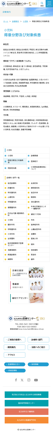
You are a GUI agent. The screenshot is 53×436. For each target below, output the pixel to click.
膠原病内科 (35, 188)
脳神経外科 (35, 225)
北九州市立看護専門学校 (26, 420)
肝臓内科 (11, 188)
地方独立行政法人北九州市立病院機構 (26, 394)
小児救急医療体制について (38, 168)
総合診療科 (12, 183)
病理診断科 (12, 255)
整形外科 (11, 225)
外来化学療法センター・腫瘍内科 (38, 208)
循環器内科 (12, 207)
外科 (32, 220)
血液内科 (34, 183)
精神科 (33, 197)
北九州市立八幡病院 (26, 411)
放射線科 (34, 250)
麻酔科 (10, 259)
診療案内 (15, 21)
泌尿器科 (11, 238)
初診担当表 (12, 168)
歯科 (32, 259)
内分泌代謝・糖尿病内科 (16, 214)
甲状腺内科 (12, 192)
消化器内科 (35, 202)
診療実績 (34, 156)
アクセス (11, 355)
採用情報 (34, 364)
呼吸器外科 (12, 229)
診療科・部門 (36, 340)
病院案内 (12, 347)
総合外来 (34, 192)
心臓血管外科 (36, 229)
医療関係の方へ (14, 364)
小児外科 (11, 234)
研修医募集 (12, 370)
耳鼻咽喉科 (12, 250)
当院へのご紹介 (38, 347)
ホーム (5, 21)
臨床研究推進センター (26, 403)
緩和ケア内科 (36, 214)
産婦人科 (34, 238)
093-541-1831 (26, 324)
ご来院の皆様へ (14, 340)
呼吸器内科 (12, 202)
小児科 (25, 21)
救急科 (33, 255)
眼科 (32, 244)
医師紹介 (34, 161)
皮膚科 (33, 234)
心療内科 (11, 197)
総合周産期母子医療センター (15, 244)
